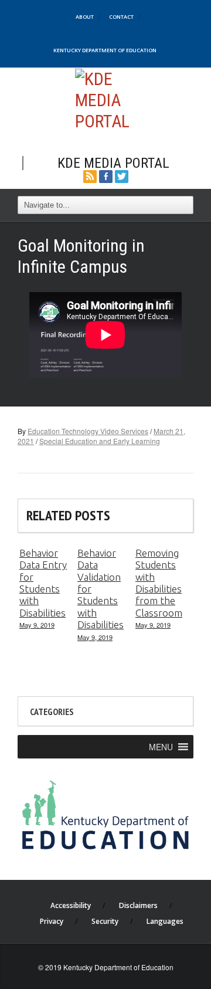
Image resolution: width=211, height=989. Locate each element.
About (85, 17)
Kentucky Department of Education (104, 50)
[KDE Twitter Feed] (121, 175)
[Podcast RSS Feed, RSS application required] (90, 175)
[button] (161, 746)
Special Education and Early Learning (99, 441)
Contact (121, 17)
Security (104, 921)
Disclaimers (138, 905)
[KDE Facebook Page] (106, 175)
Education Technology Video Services (88, 431)
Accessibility (70, 905)
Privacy (51, 921)
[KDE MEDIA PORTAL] (106, 99)
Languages (165, 921)
